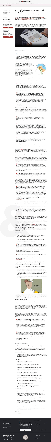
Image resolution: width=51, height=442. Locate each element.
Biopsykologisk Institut (19, 259)
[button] (9, 3)
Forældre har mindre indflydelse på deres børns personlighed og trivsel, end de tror (40, 429)
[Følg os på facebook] (44, 435)
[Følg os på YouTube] (39, 435)
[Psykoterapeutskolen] (25, 1)
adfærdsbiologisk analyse (25, 19)
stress (22, 149)
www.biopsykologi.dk (19, 199)
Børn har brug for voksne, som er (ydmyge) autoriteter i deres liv (40, 424)
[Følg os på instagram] (41, 435)
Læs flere (25, 430)
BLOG (20, 413)
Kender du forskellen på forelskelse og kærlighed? (40, 426)
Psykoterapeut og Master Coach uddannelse (27, 18)
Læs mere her (8, 27)
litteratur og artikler (32, 224)
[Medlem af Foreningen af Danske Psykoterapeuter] (25, 437)
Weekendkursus (19, 269)
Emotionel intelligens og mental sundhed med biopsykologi (41, 422)
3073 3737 (5, 439)
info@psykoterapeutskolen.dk (11, 439)
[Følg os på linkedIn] (37, 435)
